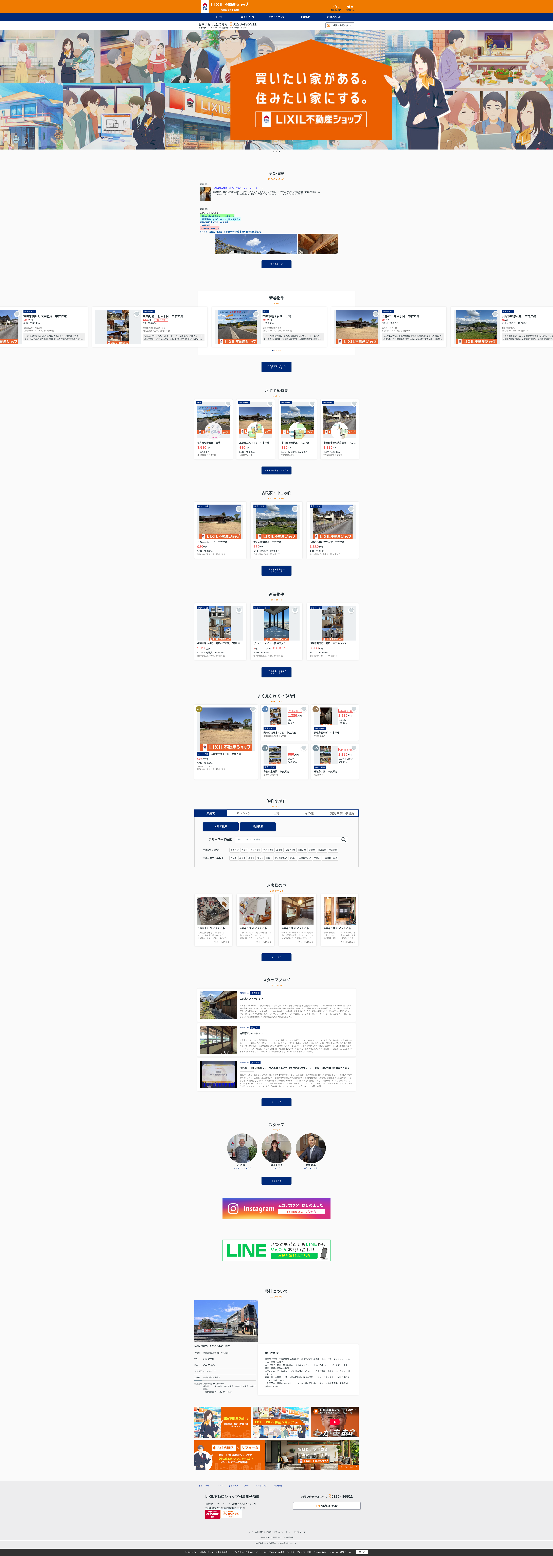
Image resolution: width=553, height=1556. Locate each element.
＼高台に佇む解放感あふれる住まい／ (217, 216)
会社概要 (305, 17)
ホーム (250, 1532)
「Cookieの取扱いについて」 (324, 1552)
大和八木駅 (290, 850)
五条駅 (245, 850)
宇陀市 (269, 858)
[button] (272, 350)
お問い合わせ (334, 17)
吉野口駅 (235, 850)
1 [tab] (273, 151)
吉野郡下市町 (305, 858)
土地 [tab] (276, 813)
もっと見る (276, 1102)
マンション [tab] (243, 813)
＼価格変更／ (206, 225)
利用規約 (268, 1532)
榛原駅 (279, 850)
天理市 (317, 858)
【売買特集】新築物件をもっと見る (276, 672)
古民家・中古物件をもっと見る (276, 570)
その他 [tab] (309, 813)
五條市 (234, 858)
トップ (218, 17)
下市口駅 (333, 850)
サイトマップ (299, 1532)
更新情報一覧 (276, 264)
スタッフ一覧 (248, 17)
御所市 (242, 858)
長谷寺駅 (322, 850)
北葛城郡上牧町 (330, 858)
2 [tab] (276, 151)
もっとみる (276, 957)
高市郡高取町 (281, 858)
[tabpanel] (276, 90)
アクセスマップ (276, 17)
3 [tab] (279, 151)
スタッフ (219, 1486)
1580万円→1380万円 (209, 228)
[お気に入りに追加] (17, 314)
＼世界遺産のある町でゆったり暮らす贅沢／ (220, 219)
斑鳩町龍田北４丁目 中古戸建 (215, 222)
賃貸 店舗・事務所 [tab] (342, 813)
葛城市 (260, 858)
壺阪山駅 (302, 850)
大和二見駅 (255, 850)
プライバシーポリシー (283, 1532)
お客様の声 (233, 1486)
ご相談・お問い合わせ (342, 25)
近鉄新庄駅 (268, 850)
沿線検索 (258, 826)
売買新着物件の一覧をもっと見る (276, 367)
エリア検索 (220, 826)
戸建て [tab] (211, 813)
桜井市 (293, 858)
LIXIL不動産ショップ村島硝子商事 (232, 1497)
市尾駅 (312, 850)
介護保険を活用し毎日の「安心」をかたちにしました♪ (238, 188)
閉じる (362, 1552)
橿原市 (251, 858)
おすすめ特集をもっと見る (276, 470)
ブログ (247, 1486)
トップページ (204, 1486)
